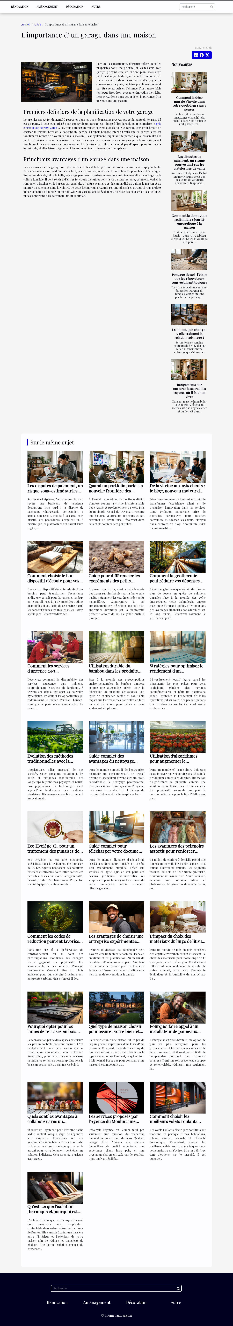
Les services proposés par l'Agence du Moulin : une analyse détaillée (113, 1121)
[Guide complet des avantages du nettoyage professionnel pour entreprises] (116, 737)
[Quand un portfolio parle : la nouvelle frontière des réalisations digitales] (116, 466)
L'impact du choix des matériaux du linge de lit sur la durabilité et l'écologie (177, 941)
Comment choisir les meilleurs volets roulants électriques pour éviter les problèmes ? (174, 1123)
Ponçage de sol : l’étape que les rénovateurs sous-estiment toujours (189, 278)
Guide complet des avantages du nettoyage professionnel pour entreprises (111, 763)
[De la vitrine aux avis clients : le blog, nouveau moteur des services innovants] (178, 466)
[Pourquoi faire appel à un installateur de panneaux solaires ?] (178, 1007)
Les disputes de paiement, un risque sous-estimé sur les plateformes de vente (189, 162)
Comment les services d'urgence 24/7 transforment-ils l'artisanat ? (54, 673)
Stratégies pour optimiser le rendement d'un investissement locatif (176, 671)
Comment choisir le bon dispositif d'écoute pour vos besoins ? (53, 580)
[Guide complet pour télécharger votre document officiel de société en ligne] (116, 827)
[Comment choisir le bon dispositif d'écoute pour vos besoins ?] (55, 556)
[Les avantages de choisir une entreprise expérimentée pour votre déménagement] (116, 917)
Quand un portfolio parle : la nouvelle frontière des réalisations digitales (116, 491)
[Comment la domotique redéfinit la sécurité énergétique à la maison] (189, 200)
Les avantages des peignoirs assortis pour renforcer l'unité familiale (177, 851)
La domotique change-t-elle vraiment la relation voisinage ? (189, 333)
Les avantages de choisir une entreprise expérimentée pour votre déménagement (116, 941)
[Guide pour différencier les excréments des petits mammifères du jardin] (116, 556)
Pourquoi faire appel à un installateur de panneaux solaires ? (174, 1031)
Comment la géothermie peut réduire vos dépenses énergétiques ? (175, 580)
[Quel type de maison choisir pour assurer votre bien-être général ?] (116, 1007)
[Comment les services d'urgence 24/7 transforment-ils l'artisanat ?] (55, 647)
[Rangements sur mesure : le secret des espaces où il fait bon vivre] (189, 369)
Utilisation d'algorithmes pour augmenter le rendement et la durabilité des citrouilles (175, 763)
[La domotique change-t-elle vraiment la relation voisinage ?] (189, 314)
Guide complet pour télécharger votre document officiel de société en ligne (116, 851)
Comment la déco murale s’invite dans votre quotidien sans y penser (189, 103)
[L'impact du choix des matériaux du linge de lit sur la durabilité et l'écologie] (178, 917)
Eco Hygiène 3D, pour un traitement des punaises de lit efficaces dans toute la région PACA (53, 853)
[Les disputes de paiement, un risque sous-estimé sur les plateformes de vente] (189, 141)
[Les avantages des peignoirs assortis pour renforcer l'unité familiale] (178, 827)
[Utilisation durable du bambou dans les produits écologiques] (116, 647)
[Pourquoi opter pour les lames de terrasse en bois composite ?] (55, 1007)
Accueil (25, 24)
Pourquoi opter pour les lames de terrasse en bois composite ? (51, 1031)
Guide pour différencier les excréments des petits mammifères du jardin (114, 580)
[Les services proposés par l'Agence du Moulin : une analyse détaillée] (116, 1097)
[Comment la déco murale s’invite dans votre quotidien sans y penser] (189, 82)
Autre (96, 6)
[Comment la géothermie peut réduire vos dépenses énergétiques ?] (178, 556)
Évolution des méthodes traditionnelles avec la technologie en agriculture (53, 761)
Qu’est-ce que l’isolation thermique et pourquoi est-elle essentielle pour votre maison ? (53, 1213)
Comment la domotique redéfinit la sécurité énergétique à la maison (189, 221)
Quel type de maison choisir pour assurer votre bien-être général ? (116, 1031)
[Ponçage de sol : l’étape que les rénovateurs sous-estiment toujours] (189, 259)
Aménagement (47, 6)
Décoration (74, 6)
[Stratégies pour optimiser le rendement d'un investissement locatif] (178, 647)
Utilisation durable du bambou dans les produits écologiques (113, 671)
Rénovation (19, 6)
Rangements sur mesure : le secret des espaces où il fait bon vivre (189, 390)
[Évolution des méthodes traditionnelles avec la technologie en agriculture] (55, 737)
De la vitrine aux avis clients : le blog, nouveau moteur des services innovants (177, 491)
